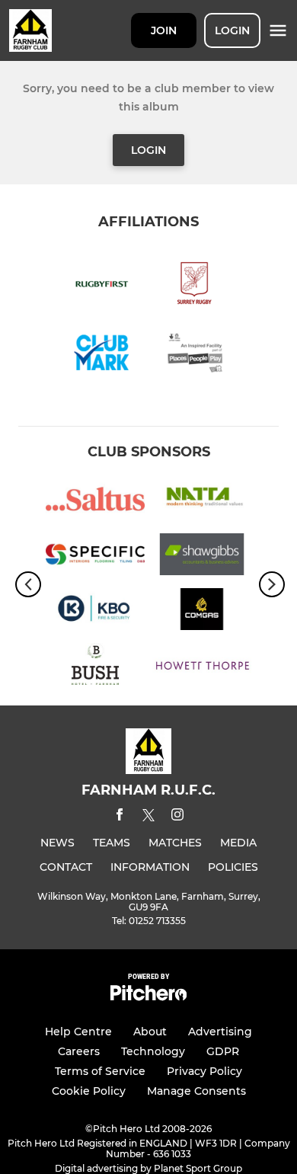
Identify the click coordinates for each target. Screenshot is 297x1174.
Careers (79, 1051)
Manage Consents (196, 1091)
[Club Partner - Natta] (201, 501)
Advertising (220, 1031)
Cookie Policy (89, 1091)
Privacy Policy (204, 1071)
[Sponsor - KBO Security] (95, 611)
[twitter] (148, 817)
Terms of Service (100, 1071)
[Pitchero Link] (148, 997)
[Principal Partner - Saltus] (95, 501)
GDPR (222, 1051)
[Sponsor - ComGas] (201, 611)
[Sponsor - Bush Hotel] (95, 666)
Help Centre (78, 1031)
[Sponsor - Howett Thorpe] (201, 666)
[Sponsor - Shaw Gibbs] (201, 557)
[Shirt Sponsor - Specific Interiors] (95, 557)
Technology (153, 1051)
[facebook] (119, 817)
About (150, 1031)
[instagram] (177, 817)
